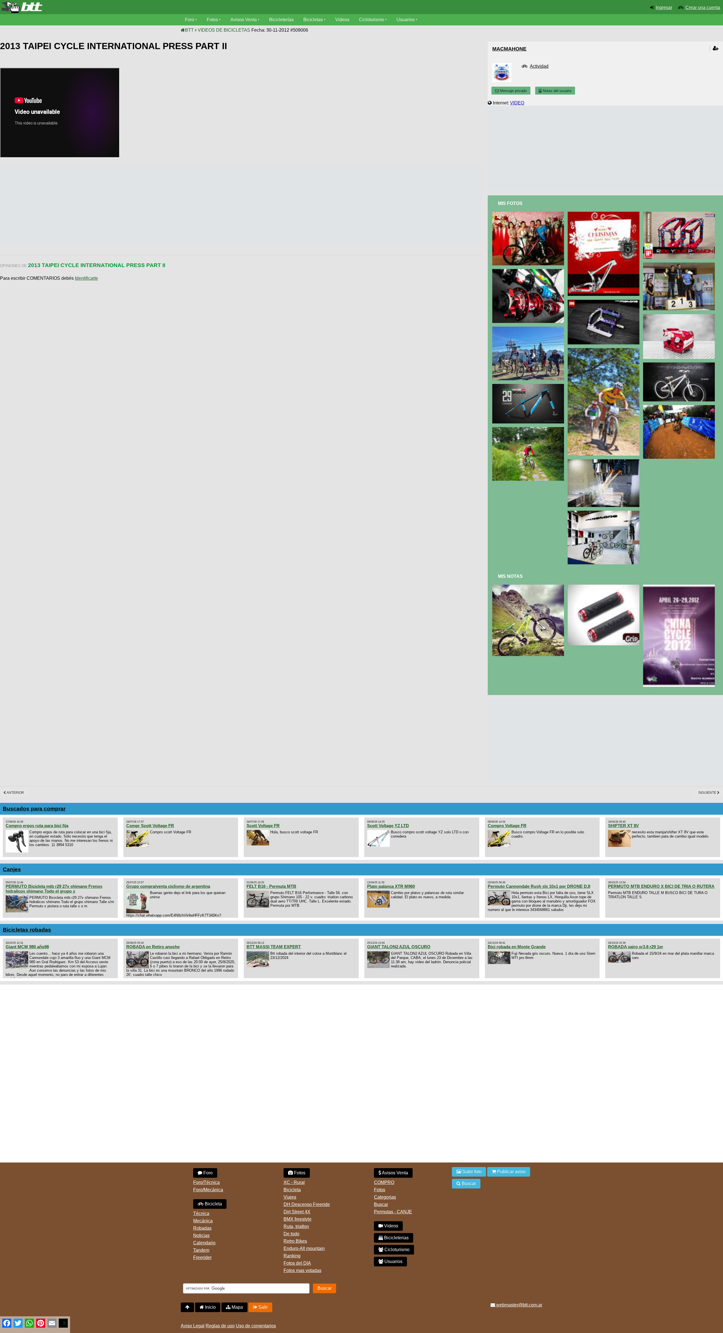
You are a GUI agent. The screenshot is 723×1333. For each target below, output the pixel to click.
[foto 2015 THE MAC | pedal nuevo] (604, 302)
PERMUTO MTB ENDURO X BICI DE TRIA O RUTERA (661, 886)
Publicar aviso (511, 1171)
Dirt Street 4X (297, 1211)
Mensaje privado (513, 91)
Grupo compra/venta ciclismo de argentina (168, 886)
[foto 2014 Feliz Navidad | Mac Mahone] (604, 214)
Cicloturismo (371, 19)
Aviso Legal (192, 1325)
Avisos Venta (243, 19)
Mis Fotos (510, 203)
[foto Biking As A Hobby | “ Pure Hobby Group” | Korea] (529, 429)
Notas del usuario (556, 91)
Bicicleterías (281, 19)
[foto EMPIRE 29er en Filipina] (604, 350)
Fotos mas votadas (302, 1270)
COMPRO (384, 1182)
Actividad (539, 66)
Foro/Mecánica (208, 1189)
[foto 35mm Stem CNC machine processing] (604, 461)
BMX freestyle (298, 1219)
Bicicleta (213, 1203)
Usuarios (406, 19)
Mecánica (203, 1220)
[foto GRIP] (604, 587)
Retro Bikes (295, 1241)
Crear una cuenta (702, 7)
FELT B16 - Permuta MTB (271, 886)
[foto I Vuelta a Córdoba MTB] (680, 407)
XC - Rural (294, 1182)
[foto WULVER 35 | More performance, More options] (680, 316)
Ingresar (664, 7)
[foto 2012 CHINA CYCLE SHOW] (680, 587)
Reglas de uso (220, 1325)
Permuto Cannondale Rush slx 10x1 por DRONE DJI (539, 886)
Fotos (212, 19)
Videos (342, 19)
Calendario (204, 1242)
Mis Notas (510, 576)
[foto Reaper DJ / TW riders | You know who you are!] (680, 364)
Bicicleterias (396, 1237)
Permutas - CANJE (393, 1211)
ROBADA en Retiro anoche (153, 946)
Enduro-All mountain (304, 1248)
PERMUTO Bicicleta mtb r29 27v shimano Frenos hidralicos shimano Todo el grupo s (54, 888)
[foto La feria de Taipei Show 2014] (604, 513)
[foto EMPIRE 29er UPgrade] (529, 386)
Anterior (15, 793)
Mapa (236, 1307)
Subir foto (471, 1171)
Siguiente (707, 793)
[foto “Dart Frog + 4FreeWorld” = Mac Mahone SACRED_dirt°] (529, 587)
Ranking (292, 1255)
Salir (262, 1307)
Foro (189, 19)
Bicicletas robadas (27, 930)
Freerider (202, 1257)
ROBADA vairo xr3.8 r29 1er (635, 946)
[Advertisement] (103, 204)
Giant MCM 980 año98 (27, 946)
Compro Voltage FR (507, 825)
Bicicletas (313, 19)
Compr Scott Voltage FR (150, 825)
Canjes (12, 869)
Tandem (201, 1250)
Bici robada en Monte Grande (517, 946)
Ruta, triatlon (296, 1226)
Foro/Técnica (206, 1182)
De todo (291, 1233)
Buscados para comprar (34, 809)
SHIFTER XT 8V (623, 825)
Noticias (201, 1235)
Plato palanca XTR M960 (391, 886)
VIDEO (517, 102)
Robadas (202, 1228)
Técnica (201, 1213)
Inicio (210, 1307)
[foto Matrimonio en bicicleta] (529, 214)
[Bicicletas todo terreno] (120, 7)
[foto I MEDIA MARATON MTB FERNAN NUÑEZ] (680, 265)
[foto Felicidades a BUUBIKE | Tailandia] (680, 214)
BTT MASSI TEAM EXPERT (274, 946)
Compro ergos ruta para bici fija (37, 825)
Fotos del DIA (297, 1263)
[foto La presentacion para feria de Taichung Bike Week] (529, 271)
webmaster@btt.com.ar (518, 1305)
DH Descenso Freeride (307, 1204)
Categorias (385, 1197)
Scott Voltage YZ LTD (388, 825)
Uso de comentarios (256, 1325)
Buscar (381, 1204)
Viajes (290, 1197)
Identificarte (86, 278)
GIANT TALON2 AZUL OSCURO (398, 946)
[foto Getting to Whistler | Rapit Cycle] (529, 329)
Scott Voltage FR (263, 825)
